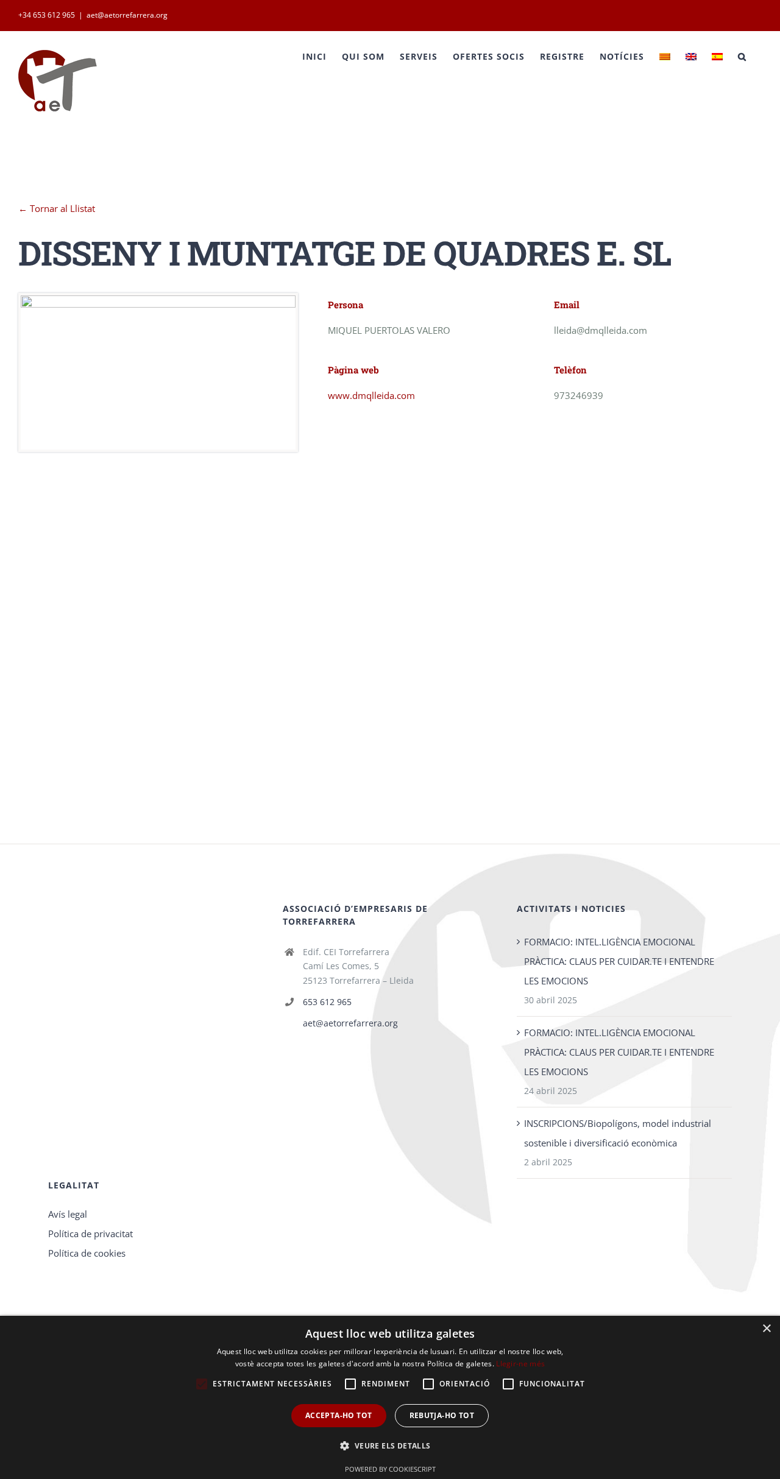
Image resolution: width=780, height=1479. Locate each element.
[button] (389, 1446)
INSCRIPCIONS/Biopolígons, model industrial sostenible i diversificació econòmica (617, 1133)
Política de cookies (87, 1253)
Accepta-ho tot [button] (338, 1415)
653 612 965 (327, 1002)
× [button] (766, 1328)
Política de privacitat (90, 1233)
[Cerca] (742, 56)
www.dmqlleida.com (371, 395)
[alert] (390, 1397)
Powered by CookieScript (390, 1469)
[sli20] (158, 305)
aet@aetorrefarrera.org (127, 15)
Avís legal (67, 1214)
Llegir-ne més (520, 1363)
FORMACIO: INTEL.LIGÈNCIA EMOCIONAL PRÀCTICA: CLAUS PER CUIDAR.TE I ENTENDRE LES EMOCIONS (619, 961)
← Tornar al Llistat (56, 208)
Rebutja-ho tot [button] (442, 1415)
